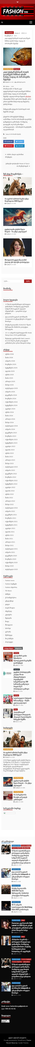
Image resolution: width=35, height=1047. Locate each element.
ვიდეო (7, 604)
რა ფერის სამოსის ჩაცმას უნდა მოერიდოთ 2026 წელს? (17, 199)
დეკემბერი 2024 (11, 395)
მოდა (7, 621)
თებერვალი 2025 (11, 388)
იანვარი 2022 (10, 511)
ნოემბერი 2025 (10, 364)
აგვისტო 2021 (10, 528)
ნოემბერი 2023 (10, 436)
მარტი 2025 (9, 385)
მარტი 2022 (9, 504)
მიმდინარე (18, 648)
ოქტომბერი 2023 (11, 439)
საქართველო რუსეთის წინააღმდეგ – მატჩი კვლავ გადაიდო (22, 700)
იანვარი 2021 (10, 552)
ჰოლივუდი (9, 642)
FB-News (8, 591)
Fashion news (9, 580)
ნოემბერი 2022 (10, 477)
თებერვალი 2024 (11, 426)
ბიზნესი (7, 594)
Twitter (20, 141)
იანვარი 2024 (10, 429)
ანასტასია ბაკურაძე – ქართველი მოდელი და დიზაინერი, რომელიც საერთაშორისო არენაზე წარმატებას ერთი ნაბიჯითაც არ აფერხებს (21, 945)
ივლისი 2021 (10, 532)
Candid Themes (23, 1043)
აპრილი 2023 (10, 460)
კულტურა (8, 615)
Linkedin (20, 146)
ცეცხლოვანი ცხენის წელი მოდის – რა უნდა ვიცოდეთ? (16, 230)
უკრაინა (8, 632)
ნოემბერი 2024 (10, 398)
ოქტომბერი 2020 (11, 562)
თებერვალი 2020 (11, 569)
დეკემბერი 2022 (11, 474)
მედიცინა (8, 618)
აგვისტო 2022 (10, 487)
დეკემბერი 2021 (11, 515)
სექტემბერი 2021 (11, 525)
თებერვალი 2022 (11, 508)
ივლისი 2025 (10, 371)
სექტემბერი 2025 (11, 368)
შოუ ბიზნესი (9, 638)
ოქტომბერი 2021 (11, 521)
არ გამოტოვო (7, 841)
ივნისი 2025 (9, 375)
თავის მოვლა (10, 608)
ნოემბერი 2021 (10, 518)
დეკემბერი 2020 (11, 556)
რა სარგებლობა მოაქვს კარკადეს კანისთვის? (20, 797)
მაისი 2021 (9, 539)
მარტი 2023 (9, 463)
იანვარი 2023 (10, 470)
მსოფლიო (17, 69)
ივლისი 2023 (10, 450)
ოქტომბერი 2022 (11, 480)
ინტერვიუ (8, 611)
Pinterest (9, 146)
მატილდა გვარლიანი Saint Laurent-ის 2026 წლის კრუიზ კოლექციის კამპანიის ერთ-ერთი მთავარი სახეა (18, 340)
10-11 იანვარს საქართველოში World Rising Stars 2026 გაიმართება (22, 907)
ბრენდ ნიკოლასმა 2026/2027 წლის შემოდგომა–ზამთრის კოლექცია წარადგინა (18, 327)
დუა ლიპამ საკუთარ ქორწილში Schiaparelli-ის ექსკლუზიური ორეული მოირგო (18, 319)
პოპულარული (8, 648)
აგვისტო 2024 (10, 409)
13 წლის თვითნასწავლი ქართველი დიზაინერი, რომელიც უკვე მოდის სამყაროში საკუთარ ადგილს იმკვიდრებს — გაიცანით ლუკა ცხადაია (17, 308)
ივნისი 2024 (9, 412)
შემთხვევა (8, 635)
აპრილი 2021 (10, 542)
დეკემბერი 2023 (11, 433)
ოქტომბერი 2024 (11, 402)
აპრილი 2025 (10, 381)
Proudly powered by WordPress (14, 1040)
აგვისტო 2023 (10, 446)
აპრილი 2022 (10, 501)
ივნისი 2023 (9, 453)
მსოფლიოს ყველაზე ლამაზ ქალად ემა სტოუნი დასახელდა (17, 261)
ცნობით (28, 96)
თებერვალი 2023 (11, 467)
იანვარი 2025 (10, 392)
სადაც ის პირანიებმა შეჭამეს (13, 134)
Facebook (9, 141)
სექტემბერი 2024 (11, 405)
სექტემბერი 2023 (11, 443)
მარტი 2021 (9, 545)
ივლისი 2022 (10, 491)
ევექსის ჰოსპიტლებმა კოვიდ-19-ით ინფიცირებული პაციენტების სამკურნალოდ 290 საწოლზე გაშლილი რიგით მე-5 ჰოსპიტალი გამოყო (22, 680)
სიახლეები (8, 727)
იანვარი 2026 (10, 361)
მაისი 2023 (9, 457)
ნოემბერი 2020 (10, 559)
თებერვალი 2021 (11, 549)
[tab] (8, 648)
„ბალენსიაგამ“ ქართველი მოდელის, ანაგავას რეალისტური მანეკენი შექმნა (22, 716)
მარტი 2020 (9, 566)
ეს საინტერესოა (8, 69)
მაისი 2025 (9, 378)
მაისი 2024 (9, 416)
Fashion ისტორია (11, 587)
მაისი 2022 (9, 498)
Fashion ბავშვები (11, 584)
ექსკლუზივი (9, 601)
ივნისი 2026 (9, 354)
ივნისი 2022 (9, 494)
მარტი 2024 (9, 422)
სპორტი (8, 628)
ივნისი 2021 (9, 535)
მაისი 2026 (9, 357)
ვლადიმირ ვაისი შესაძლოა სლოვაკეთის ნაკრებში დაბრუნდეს (22, 659)
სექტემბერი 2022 (11, 484)
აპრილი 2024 (10, 419)
